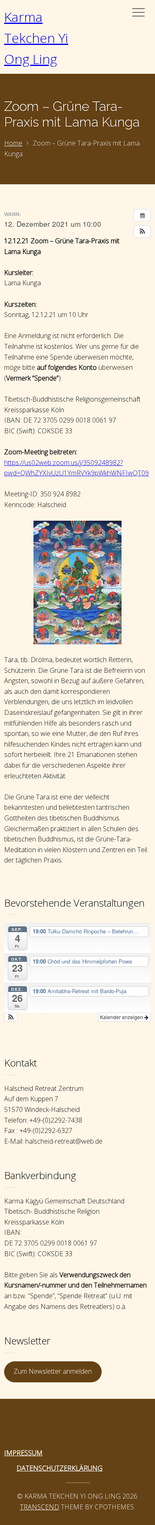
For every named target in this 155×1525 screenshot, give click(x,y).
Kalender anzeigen (122, 1016)
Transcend (39, 1506)
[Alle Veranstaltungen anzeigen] (142, 215)
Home (13, 143)
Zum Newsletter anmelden (53, 1371)
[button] (142, 231)
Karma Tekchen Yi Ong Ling (36, 38)
